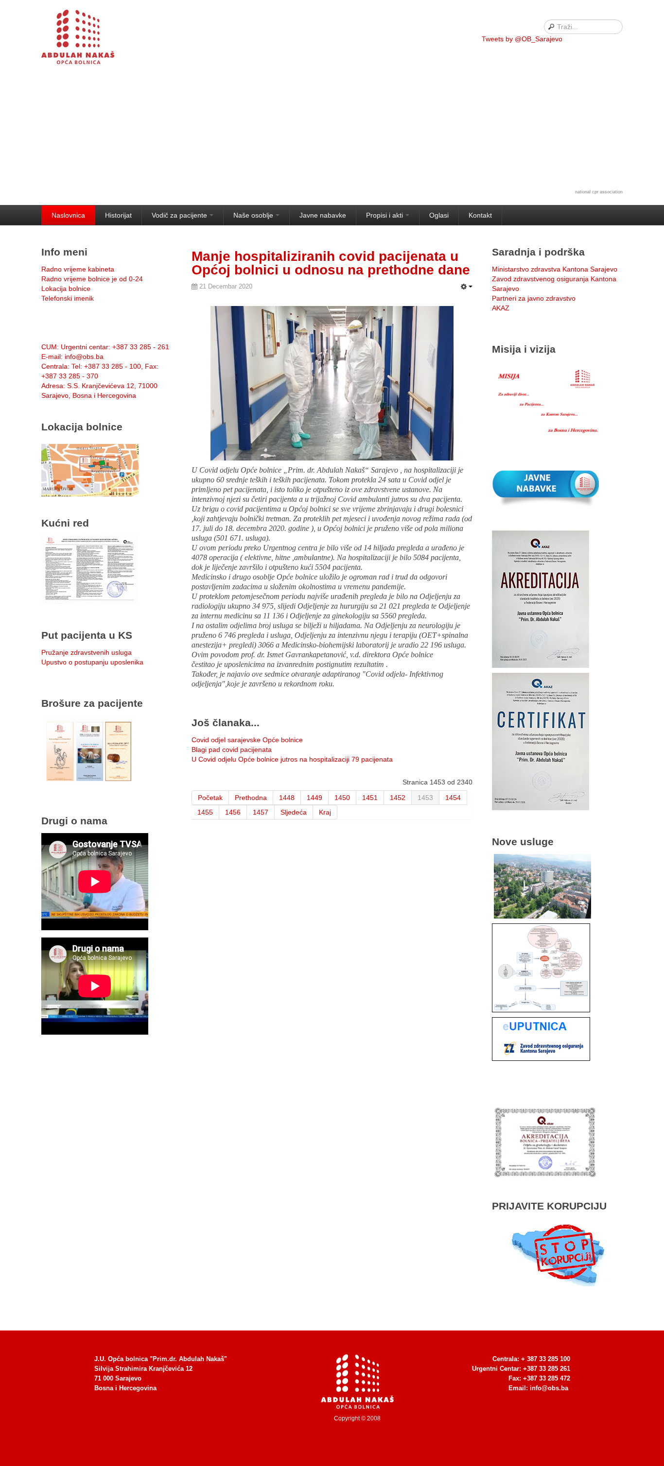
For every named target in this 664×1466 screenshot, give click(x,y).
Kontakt (480, 215)
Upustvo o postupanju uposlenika (92, 662)
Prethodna (251, 797)
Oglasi (439, 215)
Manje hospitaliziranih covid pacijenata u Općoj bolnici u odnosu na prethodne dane (331, 263)
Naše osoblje (253, 215)
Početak (210, 797)
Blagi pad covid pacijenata (232, 749)
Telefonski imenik (67, 298)
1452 (397, 797)
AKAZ (500, 308)
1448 (287, 797)
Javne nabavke (322, 215)
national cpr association (599, 191)
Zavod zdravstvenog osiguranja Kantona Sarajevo (554, 283)
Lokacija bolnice (65, 288)
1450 (342, 797)
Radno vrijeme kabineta (77, 269)
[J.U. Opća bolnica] (90, 39)
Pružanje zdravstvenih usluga (86, 652)
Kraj (325, 812)
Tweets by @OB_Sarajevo (522, 39)
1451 (370, 797)
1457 (260, 812)
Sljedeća (293, 812)
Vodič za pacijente (179, 215)
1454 (453, 797)
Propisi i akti (384, 215)
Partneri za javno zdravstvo (534, 298)
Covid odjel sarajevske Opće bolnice (247, 740)
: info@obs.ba (72, 356)
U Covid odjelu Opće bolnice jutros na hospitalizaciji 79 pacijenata (292, 759)
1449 (314, 797)
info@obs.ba (549, 1388)
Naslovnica (68, 215)
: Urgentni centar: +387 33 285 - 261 (105, 347)
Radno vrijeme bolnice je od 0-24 (92, 279)
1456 (233, 812)
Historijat (118, 215)
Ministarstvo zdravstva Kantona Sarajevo (554, 269)
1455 (205, 812)
